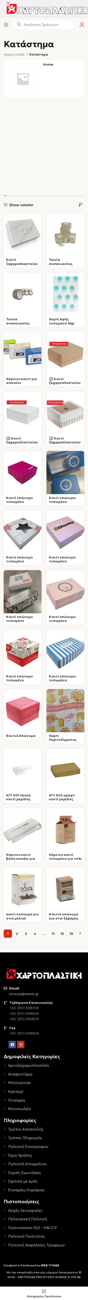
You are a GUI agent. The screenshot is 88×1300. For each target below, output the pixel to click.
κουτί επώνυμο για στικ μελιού (22, 916)
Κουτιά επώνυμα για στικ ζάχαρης (63, 916)
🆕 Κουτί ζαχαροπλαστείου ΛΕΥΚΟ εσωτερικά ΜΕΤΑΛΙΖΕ (22, 444)
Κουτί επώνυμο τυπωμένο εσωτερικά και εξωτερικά (19, 682)
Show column (21, 205)
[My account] (82, 24)
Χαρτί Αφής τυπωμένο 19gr (62, 321)
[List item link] (44, 1065)
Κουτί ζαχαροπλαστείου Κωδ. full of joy (22, 264)
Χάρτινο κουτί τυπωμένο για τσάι (65, 857)
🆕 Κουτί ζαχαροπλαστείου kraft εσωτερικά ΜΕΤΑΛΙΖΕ (65, 385)
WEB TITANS (50, 1265)
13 (71, 933)
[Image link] (44, 973)
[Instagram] (20, 1044)
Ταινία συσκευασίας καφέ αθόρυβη (19, 323)
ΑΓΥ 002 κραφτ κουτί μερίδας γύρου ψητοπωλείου (62, 801)
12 (62, 933)
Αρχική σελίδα (14, 55)
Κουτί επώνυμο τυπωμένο (19, 500)
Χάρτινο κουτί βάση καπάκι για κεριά (20, 859)
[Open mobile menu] (6, 24)
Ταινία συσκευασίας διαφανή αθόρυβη (64, 264)
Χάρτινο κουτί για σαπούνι (21, 381)
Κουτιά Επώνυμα (20, 736)
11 (53, 933)
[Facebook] (12, 1044)
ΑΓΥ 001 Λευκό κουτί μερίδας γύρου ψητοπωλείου (18, 801)
